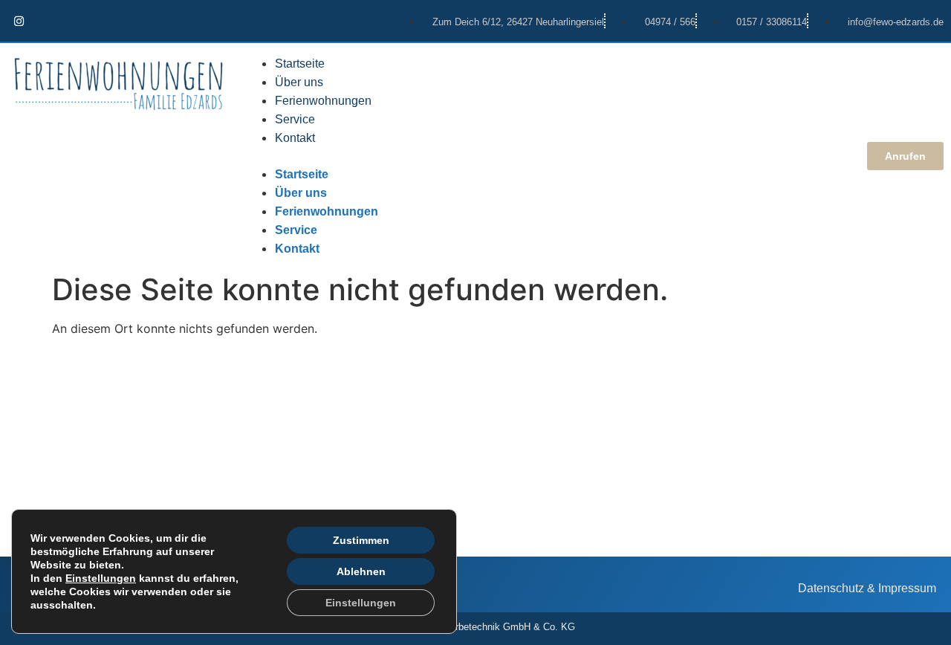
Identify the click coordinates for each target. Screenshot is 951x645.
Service (295, 119)
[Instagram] (18, 21)
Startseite (300, 63)
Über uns (299, 82)
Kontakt (295, 138)
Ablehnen (361, 571)
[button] (546, 156)
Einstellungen (100, 578)
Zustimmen (361, 540)
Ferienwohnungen (323, 100)
